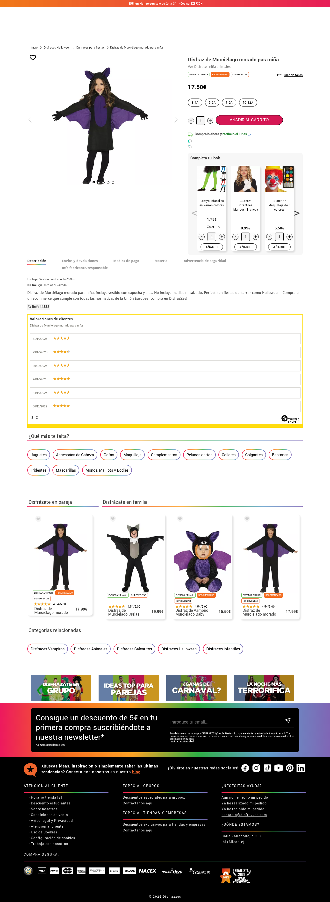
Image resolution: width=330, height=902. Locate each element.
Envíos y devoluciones (80, 261)
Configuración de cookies (53, 838)
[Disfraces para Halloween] (264, 700)
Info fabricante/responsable (85, 268)
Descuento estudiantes (51, 803)
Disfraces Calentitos (134, 649)
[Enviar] (288, 721)
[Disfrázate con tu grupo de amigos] (61, 700)
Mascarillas (66, 470)
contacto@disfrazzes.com (244, 814)
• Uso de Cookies (43, 832)
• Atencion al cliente (46, 826)
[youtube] (278, 768)
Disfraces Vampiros (48, 649)
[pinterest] (289, 768)
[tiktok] (267, 768)
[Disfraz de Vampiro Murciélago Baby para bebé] (179, 519)
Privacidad (63, 820)
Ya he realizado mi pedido (244, 803)
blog (136, 771)
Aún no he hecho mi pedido (245, 797)
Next (295, 210)
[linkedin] (301, 768)
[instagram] (256, 768)
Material (161, 261)
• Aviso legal (39, 820)
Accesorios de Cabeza (75, 454)
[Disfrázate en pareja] (129, 700)
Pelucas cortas (199, 454)
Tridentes (38, 470)
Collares (229, 454)
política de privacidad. (182, 741)
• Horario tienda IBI (45, 797)
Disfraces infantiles (223, 649)
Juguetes (39, 454)
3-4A (195, 102)
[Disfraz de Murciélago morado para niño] (37, 519)
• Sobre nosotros (43, 809)
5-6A (212, 102)
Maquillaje (132, 454)
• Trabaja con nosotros (48, 843)
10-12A (248, 102)
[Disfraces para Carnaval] (196, 700)
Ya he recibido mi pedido (243, 809)
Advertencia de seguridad (205, 261)
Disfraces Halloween (179, 649)
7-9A (229, 102)
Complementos (164, 454)
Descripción (36, 261)
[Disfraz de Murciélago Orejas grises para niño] (111, 519)
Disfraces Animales (90, 649)
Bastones (280, 454)
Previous (192, 210)
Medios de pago (126, 261)
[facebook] (245, 768)
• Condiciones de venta (48, 814)
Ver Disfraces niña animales (209, 67)
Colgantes (254, 454)
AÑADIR (212, 247)
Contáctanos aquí (138, 803)
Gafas (109, 454)
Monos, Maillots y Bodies (107, 470)
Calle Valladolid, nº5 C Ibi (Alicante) (241, 839)
